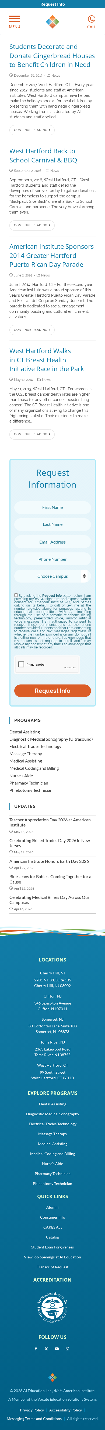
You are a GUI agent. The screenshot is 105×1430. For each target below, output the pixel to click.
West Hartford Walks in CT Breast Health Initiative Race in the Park (46, 359)
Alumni (52, 1207)
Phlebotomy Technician (30, 790)
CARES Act (52, 1227)
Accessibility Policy (65, 1410)
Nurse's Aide (21, 775)
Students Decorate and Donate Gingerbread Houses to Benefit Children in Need (52, 55)
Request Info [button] (52, 3)
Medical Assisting (25, 760)
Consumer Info (52, 1217)
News (55, 75)
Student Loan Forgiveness (52, 1247)
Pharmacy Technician (28, 782)
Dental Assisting (24, 731)
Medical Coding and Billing (34, 768)
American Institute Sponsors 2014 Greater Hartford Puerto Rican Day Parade (51, 255)
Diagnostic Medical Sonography (52, 1114)
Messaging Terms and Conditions (34, 1418)
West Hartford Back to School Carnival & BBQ (43, 155)
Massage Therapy (25, 753)
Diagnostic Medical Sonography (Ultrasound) (51, 738)
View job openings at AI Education (52, 1257)
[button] (14, 22)
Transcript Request (52, 1267)
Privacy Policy (32, 1410)
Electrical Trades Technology (35, 746)
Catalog (52, 1237)
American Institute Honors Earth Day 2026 (49, 861)
